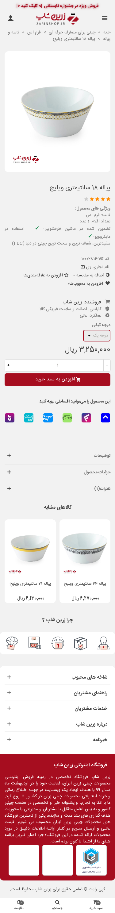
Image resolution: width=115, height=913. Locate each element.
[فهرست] (104, 19)
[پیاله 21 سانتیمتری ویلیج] (30, 548)
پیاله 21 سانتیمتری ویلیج (30, 584)
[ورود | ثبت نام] (10, 19)
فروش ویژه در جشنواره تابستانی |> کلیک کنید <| (58, 6)
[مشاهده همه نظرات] (58, 200)
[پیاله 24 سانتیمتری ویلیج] (85, 548)
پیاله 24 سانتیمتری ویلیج (85, 584)
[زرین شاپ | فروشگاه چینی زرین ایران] (57, 19)
